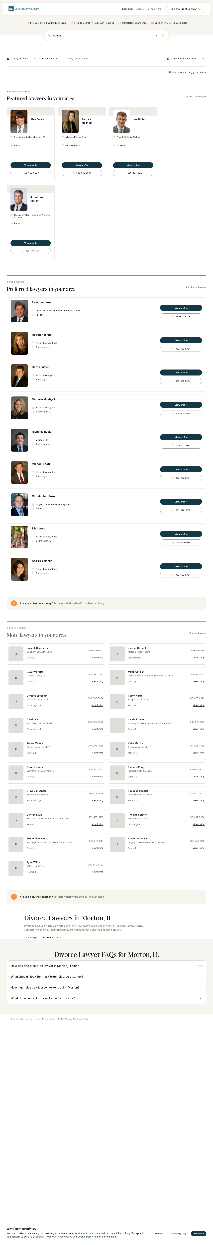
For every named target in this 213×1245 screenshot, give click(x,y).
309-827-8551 (183, 445)
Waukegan (68, 1019)
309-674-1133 (32, 250)
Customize (157, 1233)
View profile (30, 165)
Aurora (32, 1019)
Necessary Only (178, 1233)
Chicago (86, 1019)
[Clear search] (156, 35)
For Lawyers (154, 8)
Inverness (48, 1019)
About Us (141, 8)
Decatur (80, 1019)
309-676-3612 (183, 510)
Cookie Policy (85, 1236)
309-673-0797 (32, 173)
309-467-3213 (135, 173)
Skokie (74, 1019)
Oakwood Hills (40, 1019)
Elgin (62, 1019)
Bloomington (56, 1019)
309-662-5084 (83, 173)
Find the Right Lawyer (183, 8)
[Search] (163, 35)
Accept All (199, 1233)
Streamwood (25, 1019)
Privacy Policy (64, 1236)
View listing (97, 657)
